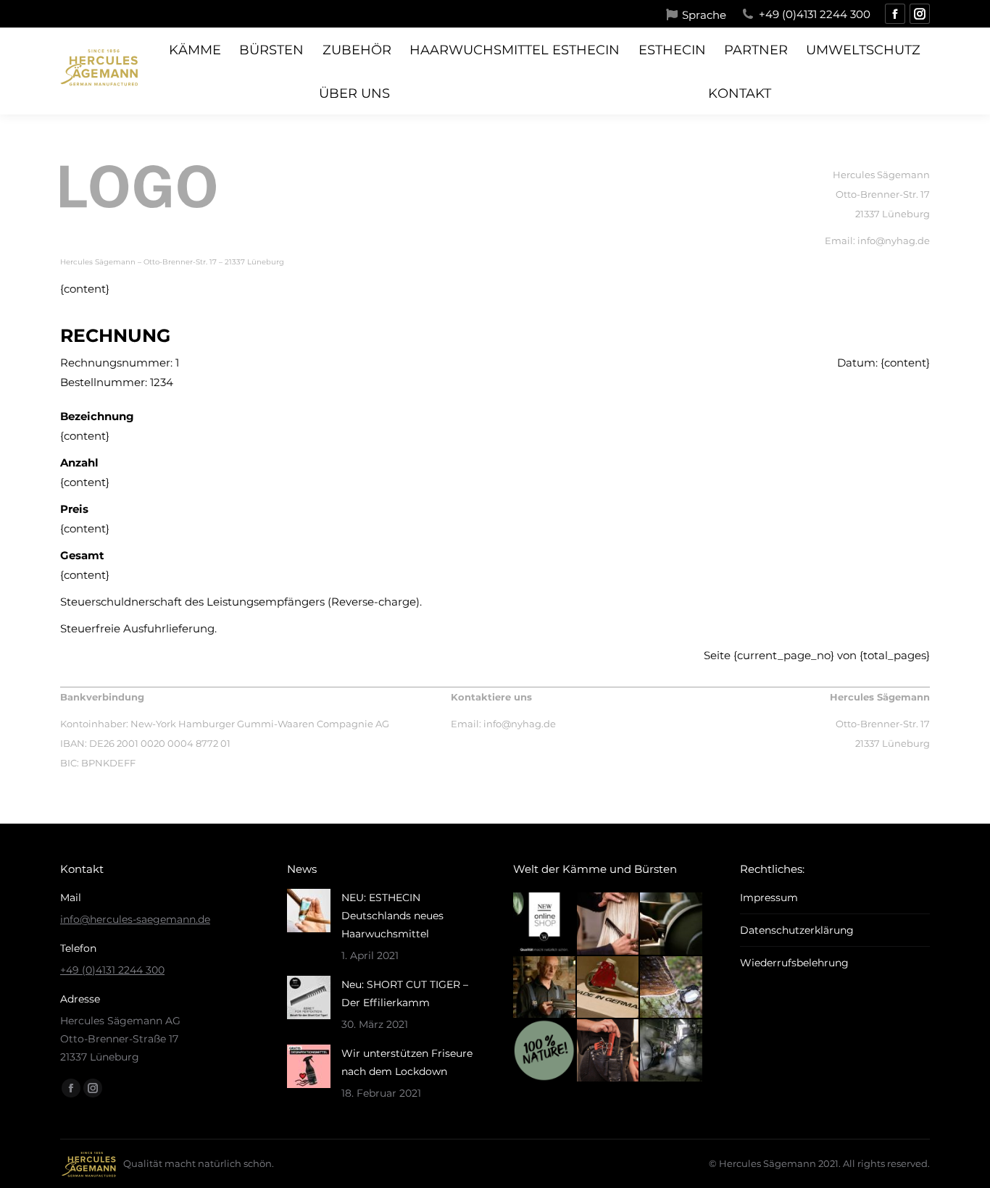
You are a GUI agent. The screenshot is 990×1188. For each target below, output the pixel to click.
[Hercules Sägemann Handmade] (672, 924)
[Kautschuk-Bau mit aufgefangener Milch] (672, 988)
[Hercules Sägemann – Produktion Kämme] (672, 1051)
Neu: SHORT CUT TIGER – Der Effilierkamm (404, 993)
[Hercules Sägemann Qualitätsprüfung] (545, 988)
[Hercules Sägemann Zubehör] (609, 1051)
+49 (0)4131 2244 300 (814, 14)
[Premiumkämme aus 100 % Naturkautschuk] (545, 1051)
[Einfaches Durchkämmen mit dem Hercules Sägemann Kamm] (609, 924)
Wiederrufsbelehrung (794, 962)
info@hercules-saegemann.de (135, 919)
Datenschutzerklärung (797, 930)
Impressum (769, 897)
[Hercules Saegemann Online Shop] (545, 924)
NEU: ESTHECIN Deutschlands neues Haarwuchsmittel (392, 915)
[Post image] (308, 910)
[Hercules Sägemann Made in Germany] (609, 988)
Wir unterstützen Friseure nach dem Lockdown (407, 1062)
